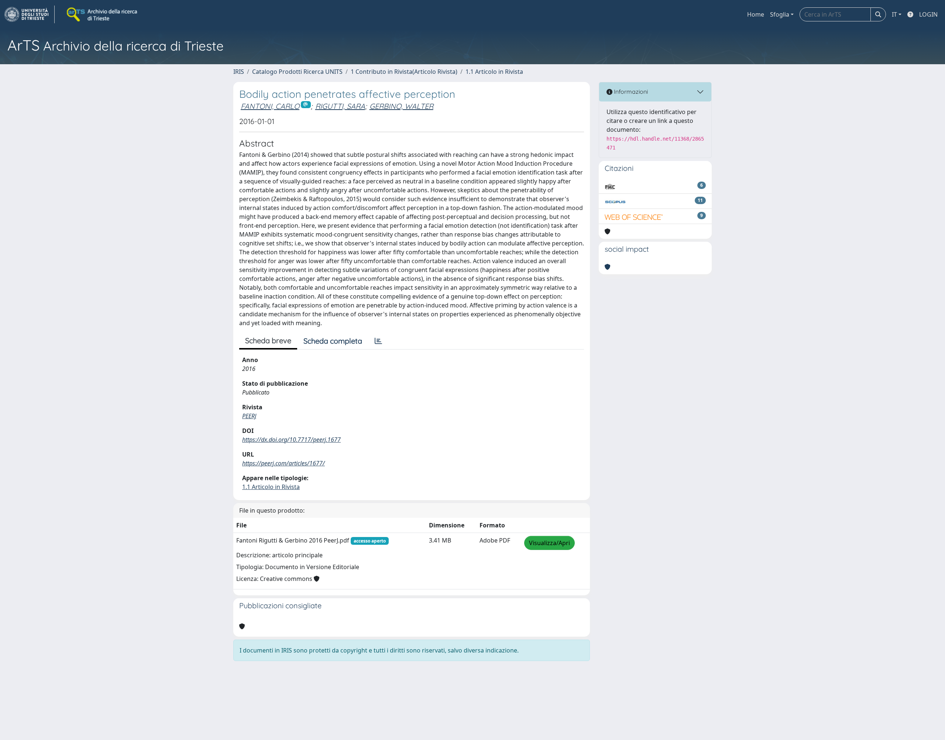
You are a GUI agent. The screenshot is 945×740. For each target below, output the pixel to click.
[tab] (378, 341)
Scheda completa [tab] (332, 340)
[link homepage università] (103, 14)
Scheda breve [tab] (268, 340)
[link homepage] (29, 14)
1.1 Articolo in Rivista (494, 72)
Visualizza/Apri (549, 543)
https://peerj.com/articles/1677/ (283, 463)
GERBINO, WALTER (401, 106)
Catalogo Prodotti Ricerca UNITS (297, 72)
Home (755, 14)
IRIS (238, 72)
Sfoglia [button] (779, 14)
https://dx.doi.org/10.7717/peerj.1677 (291, 440)
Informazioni (630, 91)
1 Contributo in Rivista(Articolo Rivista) (404, 72)
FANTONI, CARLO (270, 106)
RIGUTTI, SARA (340, 106)
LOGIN (928, 14)
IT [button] (894, 14)
